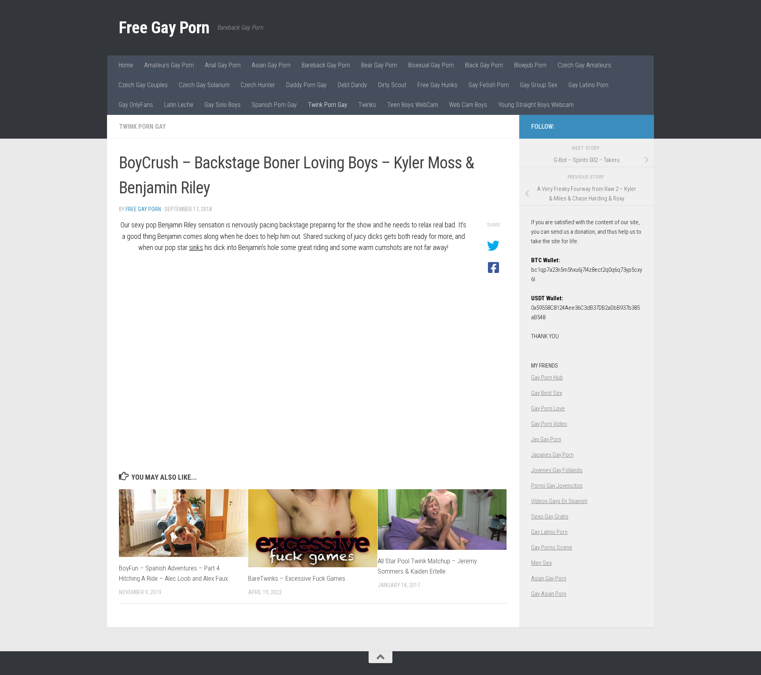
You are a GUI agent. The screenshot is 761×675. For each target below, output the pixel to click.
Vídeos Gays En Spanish (559, 501)
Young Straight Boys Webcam (536, 105)
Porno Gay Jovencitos (557, 485)
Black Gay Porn (484, 65)
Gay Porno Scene (551, 547)
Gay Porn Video (549, 423)
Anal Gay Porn (223, 65)
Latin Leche (178, 105)
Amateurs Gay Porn (169, 65)
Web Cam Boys (468, 105)
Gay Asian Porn (548, 593)
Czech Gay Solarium (204, 85)
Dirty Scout (392, 85)
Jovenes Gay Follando (557, 470)
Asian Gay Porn (271, 65)
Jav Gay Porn (546, 439)
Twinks (367, 105)
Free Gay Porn (164, 27)
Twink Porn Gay (327, 105)
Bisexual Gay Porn (431, 65)
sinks (196, 247)
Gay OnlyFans (136, 105)
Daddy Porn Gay (306, 85)
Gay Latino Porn (588, 85)
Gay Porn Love (548, 408)
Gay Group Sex (538, 85)
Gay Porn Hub (547, 377)
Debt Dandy (352, 85)
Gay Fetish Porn (488, 85)
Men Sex (541, 562)
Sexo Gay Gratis (549, 516)
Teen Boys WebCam (412, 105)
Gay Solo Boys (223, 105)
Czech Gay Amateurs (584, 65)
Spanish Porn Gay (274, 105)
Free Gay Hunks (437, 85)
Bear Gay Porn (379, 65)
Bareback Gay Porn (326, 65)
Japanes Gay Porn (552, 454)
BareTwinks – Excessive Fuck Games (296, 578)
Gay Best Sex (546, 393)
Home (126, 65)
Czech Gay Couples (143, 85)
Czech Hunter (258, 85)
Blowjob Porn (530, 65)
